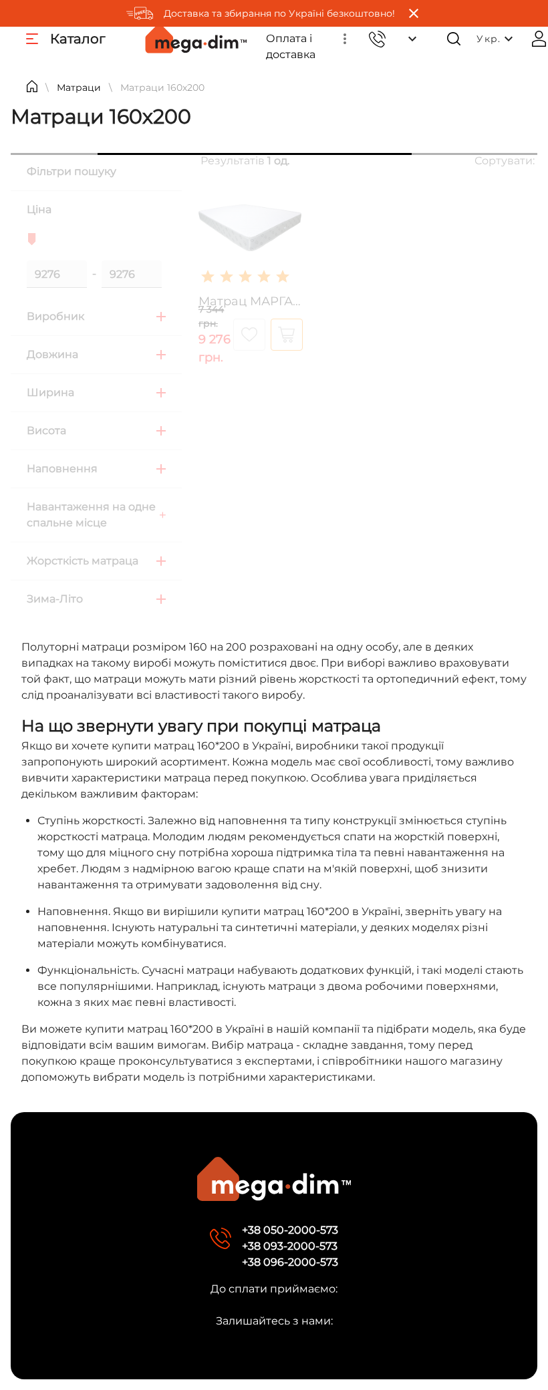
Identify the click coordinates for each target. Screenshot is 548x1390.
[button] (345, 38)
